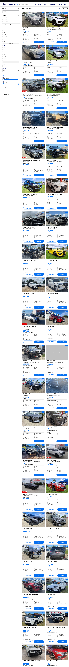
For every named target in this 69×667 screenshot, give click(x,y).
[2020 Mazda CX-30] (33, 52)
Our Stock (45, 4)
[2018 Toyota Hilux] (33, 352)
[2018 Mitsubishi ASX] (57, 652)
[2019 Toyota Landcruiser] (33, 185)
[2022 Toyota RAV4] (57, 418)
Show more (11, 43)
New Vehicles (38, 4)
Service (60, 4)
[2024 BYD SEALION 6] (57, 585)
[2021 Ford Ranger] (33, 85)
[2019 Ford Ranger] (33, 451)
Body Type (4, 68)
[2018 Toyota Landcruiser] (57, 85)
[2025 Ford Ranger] (57, 151)
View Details (28, 41)
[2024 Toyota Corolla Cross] (57, 185)
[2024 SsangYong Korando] (33, 585)
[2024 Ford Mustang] (33, 418)
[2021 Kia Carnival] (57, 52)
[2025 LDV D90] (57, 352)
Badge (4, 64)
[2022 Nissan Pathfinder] (33, 19)
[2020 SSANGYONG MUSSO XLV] (33, 652)
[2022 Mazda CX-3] (57, 317)
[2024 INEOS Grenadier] (33, 251)
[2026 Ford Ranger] (33, 218)
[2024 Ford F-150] (57, 385)
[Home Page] (4, 4)
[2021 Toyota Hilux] (33, 284)
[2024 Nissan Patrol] (57, 284)
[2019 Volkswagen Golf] (57, 519)
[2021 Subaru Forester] (33, 317)
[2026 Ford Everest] (57, 552)
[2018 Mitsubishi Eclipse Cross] (33, 151)
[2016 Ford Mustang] (57, 251)
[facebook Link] (66, 1)
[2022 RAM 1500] (33, 519)
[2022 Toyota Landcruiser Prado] (57, 619)
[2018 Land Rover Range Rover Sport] (57, 19)
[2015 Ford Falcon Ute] (33, 385)
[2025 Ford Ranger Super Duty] (33, 118)
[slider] (3, 75)
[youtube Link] (67, 1)
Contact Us (39, 41)
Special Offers (53, 4)
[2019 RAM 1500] (33, 552)
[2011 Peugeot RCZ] (57, 485)
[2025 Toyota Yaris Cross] (33, 619)
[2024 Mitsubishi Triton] (57, 451)
